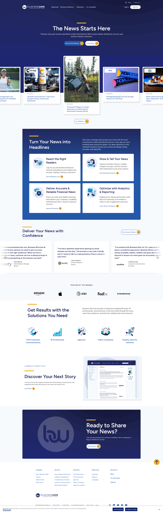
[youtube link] (118, 505)
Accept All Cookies (131, 509)
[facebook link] (122, 505)
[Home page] (33, 7)
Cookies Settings (118, 509)
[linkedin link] (114, 505)
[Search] (126, 2)
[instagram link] (126, 505)
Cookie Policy (7, 510)
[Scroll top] (157, 462)
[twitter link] (110, 505)
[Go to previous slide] (5, 257)
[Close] (159, 509)
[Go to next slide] (157, 257)
